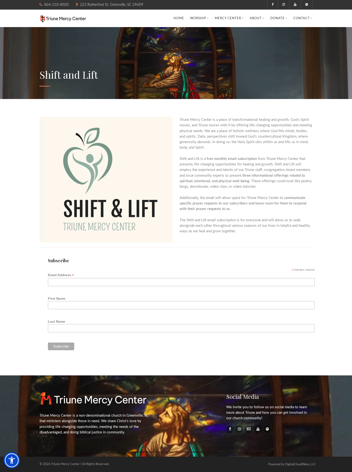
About (256, 18)
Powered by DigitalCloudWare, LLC (292, 464)
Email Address (61, 275)
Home (179, 18)
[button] (12, 460)
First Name (56, 298)
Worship (198, 18)
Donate (277, 18)
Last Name (56, 321)
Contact (301, 18)
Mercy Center (228, 18)
